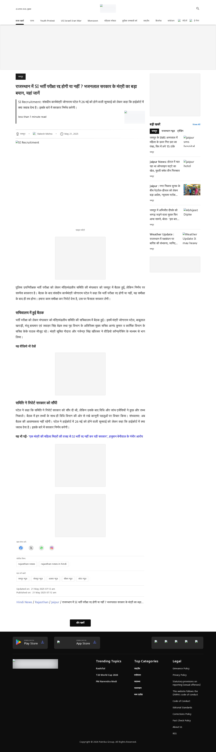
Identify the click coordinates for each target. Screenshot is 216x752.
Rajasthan (41, 602)
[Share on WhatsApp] (41, 548)
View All (196, 124)
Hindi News (24, 602)
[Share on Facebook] (20, 548)
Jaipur (55, 602)
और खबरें (80, 623)
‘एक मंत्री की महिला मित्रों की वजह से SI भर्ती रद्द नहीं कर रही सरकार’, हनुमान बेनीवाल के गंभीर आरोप (85, 437)
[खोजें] (197, 8)
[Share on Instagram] (51, 548)
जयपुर (20, 76)
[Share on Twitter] (31, 548)
